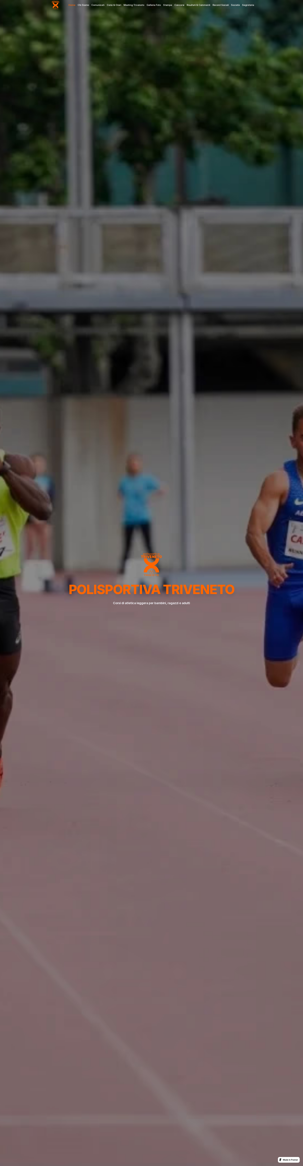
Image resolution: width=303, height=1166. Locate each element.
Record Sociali (221, 4)
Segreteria (248, 4)
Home (71, 4)
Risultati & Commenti (198, 4)
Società (235, 4)
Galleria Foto (154, 4)
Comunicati (97, 4)
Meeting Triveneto (134, 4)
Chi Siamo (83, 4)
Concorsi (179, 4)
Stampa (167, 4)
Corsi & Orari (114, 4)
